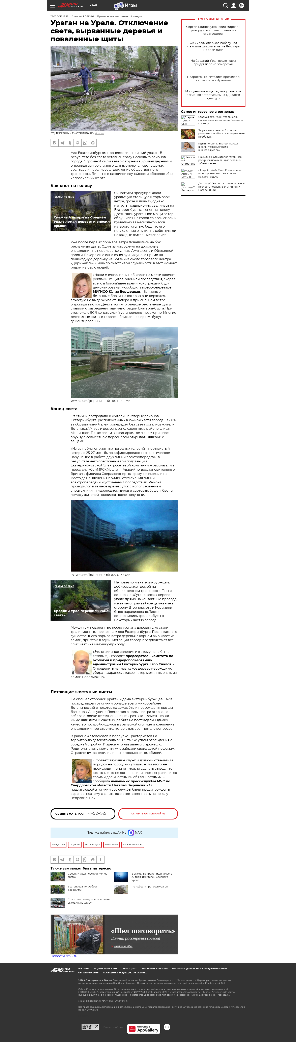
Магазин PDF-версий (155, 968)
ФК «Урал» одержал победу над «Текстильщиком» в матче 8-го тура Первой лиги (213, 46)
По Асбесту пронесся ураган (149, 886)
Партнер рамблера (113, 1027)
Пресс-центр (129, 968)
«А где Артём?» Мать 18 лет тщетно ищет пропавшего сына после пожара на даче (220, 173)
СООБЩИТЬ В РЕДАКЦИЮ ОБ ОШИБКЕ (125, 972)
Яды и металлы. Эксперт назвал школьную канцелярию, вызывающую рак (218, 147)
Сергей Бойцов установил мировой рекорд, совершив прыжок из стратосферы (213, 30)
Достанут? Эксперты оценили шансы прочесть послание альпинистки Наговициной (221, 186)
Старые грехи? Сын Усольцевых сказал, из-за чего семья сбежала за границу (220, 120)
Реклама (83, 968)
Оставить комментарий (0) (148, 813)
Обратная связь (88, 972)
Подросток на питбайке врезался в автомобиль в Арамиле (213, 78)
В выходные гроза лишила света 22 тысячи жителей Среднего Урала (151, 877)
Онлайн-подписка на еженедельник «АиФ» (199, 968)
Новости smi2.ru (64, 956)
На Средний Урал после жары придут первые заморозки (213, 62)
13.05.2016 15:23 (59, 16)
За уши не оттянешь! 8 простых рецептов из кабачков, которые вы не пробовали (221, 133)
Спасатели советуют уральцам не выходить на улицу (89, 901)
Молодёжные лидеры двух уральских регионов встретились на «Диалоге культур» (213, 95)
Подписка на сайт (105, 968)
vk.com (99, 133)
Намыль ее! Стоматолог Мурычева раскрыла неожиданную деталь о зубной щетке (220, 160)
